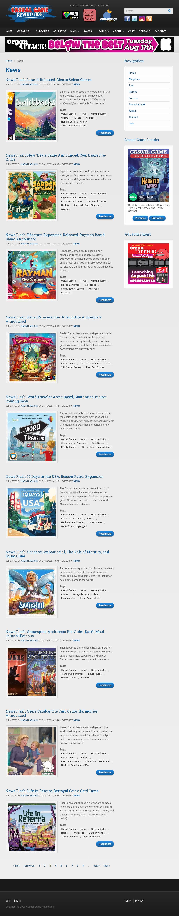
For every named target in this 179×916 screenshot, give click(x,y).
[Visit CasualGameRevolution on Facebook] (127, 18)
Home (9, 31)
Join (131, 123)
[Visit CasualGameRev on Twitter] (134, 18)
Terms (128, 900)
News (77, 84)
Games (88, 31)
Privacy (139, 900)
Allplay (83, 121)
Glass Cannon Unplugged (74, 526)
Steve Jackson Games (72, 288)
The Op (90, 518)
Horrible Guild (68, 121)
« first (16, 866)
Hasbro (65, 205)
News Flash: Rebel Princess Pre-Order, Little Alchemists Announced (54, 319)
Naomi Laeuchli (29, 84)
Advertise (59, 31)
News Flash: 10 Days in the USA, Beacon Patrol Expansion (55, 476)
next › (97, 866)
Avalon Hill (79, 833)
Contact (144, 31)
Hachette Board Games (73, 522)
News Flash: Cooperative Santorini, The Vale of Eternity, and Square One (57, 554)
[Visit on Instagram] (142, 18)
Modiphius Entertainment (98, 761)
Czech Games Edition (91, 363)
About (117, 31)
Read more (105, 132)
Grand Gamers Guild (90, 598)
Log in (17, 900)
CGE (108, 363)
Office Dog (66, 443)
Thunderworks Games (72, 674)
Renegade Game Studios (86, 205)
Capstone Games (91, 836)
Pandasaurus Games (71, 201)
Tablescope (90, 285)
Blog (73, 31)
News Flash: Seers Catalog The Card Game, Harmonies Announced (52, 713)
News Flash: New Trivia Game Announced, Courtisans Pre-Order (56, 157)
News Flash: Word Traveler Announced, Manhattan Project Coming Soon (56, 399)
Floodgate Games (70, 285)
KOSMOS (85, 677)
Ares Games (96, 522)
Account (160, 31)
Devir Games (98, 443)
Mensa (77, 118)
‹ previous (28, 866)
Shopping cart (137, 104)
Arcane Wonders (69, 836)
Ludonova (66, 292)
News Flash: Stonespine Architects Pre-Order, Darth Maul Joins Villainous (55, 633)
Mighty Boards (68, 447)
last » (107, 866)
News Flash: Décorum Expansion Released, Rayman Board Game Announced (55, 236)
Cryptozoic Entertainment (74, 197)
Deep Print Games (95, 367)
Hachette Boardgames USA (75, 765)
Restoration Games (71, 761)
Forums (104, 31)
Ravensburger (95, 674)
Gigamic (65, 118)
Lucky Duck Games (96, 201)
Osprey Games (68, 677)
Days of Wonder (97, 833)
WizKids (90, 118)
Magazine (23, 31)
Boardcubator (68, 598)
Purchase (140, 218)
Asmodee (94, 288)
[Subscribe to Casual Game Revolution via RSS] (149, 18)
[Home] (32, 13)
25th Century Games (71, 367)
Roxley (64, 594)
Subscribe (42, 31)
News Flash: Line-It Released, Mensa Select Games (49, 79)
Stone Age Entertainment (73, 125)
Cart (131, 31)
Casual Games (68, 114)
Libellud (84, 757)
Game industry (98, 114)
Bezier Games (68, 363)
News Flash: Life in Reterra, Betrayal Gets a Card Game (52, 790)
